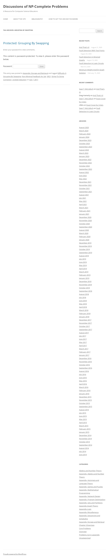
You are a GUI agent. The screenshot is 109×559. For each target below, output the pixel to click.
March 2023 (83, 153)
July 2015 (82, 413)
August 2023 (84, 150)
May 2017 (83, 342)
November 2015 (85, 400)
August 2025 (84, 127)
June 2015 (83, 416)
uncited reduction (19, 79)
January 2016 (84, 393)
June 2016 (83, 377)
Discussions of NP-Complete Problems (35, 6)
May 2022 (83, 179)
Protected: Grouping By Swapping (26, 43)
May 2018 (83, 304)
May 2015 (83, 419)
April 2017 (83, 345)
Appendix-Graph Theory (88, 506)
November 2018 (85, 284)
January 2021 (84, 214)
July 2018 (82, 297)
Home (5, 19)
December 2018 (85, 281)
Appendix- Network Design (89, 496)
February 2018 (84, 313)
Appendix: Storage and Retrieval (35, 73)
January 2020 (84, 240)
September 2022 (85, 169)
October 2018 (84, 288)
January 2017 (84, 355)
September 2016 (85, 368)
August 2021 (84, 195)
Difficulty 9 (62, 73)
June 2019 (83, 262)
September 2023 (85, 147)
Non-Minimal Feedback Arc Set (34, 76)
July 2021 (82, 198)
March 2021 (83, 207)
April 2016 (83, 384)
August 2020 (84, 230)
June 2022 (83, 175)
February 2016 (84, 390)
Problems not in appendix (89, 535)
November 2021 (85, 185)
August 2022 (84, 172)
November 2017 (85, 323)
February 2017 (84, 352)
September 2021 (85, 191)
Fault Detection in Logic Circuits (91, 63)
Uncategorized (85, 538)
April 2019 (83, 268)
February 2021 (84, 211)
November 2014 (85, 438)
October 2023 (84, 143)
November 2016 (85, 361)
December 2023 (85, 140)
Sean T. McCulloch (86, 89)
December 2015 (85, 397)
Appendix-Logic (85, 509)
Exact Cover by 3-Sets (94, 105)
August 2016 (84, 371)
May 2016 (83, 381)
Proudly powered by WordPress (14, 554)
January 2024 (84, 137)
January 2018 (84, 317)
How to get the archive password (63, 19)
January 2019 (84, 278)
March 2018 (83, 310)
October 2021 (84, 188)
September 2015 (85, 406)
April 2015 (83, 422)
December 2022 (85, 159)
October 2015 (84, 403)
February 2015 (84, 429)
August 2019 (84, 256)
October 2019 (84, 249)
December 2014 (85, 435)
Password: (8, 66)
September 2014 (85, 445)
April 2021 (83, 204)
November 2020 (85, 220)
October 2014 (84, 442)
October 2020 (84, 224)
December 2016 (85, 358)
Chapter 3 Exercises (86, 525)
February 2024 (84, 134)
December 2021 (85, 182)
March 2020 (83, 233)
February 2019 (84, 275)
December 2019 (85, 243)
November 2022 (85, 163)
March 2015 (83, 426)
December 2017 (85, 320)
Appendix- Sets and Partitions (90, 503)
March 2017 (83, 349)
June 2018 (83, 300)
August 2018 (84, 294)
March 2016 (83, 387)
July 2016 (82, 374)
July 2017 (82, 336)
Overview (83, 531)
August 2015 (84, 410)
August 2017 (84, 333)
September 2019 (85, 252)
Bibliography (37, 19)
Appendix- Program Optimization (92, 499)
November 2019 (85, 246)
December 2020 (85, 217)
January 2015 (84, 432)
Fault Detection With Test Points (91, 50)
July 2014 (82, 451)
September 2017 (85, 329)
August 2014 (84, 448)
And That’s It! (84, 47)
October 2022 (84, 166)
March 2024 (83, 130)
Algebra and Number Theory (90, 470)
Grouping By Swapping (12, 76)
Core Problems (85, 528)
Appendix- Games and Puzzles (91, 487)
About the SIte (19, 19)
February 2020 (84, 236)
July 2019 (82, 259)
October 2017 (84, 326)
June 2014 (83, 454)
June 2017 (83, 339)
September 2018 (85, 291)
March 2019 (83, 272)
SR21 (49, 76)
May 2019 (83, 265)
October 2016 (84, 365)
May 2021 (83, 201)
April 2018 (83, 307)
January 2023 (84, 156)
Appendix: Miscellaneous (89, 512)
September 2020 (85, 227)
